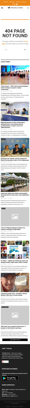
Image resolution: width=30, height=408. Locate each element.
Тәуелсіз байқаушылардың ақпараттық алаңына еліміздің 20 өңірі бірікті (13, 228)
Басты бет (6, 1)
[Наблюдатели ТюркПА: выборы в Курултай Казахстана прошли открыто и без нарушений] (15, 147)
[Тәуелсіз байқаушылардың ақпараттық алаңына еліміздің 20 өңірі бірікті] (15, 216)
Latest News (5, 62)
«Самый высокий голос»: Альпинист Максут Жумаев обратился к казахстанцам (14, 294)
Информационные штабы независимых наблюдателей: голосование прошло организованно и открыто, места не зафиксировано (13, 125)
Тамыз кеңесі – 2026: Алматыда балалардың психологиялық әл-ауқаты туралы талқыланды (14, 87)
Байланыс (24, 1)
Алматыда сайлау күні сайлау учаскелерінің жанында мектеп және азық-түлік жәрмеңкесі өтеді (15, 195)
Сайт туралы (12, 1)
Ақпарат (3, 66)
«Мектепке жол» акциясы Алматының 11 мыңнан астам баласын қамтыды (13, 327)
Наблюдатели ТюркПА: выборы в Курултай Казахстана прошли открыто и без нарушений (15, 159)
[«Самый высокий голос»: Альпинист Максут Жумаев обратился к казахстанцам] (15, 282)
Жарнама (18, 1)
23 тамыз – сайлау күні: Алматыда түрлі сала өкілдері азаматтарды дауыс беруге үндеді (14, 261)
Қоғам (3, 274)
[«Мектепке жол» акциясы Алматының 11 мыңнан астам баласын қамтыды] (15, 315)
